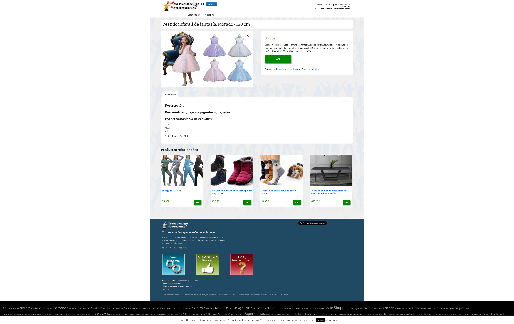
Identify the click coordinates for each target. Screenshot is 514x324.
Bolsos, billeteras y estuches (51, 314)
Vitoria (440, 308)
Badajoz (50, 308)
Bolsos (39, 314)
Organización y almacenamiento (399, 314)
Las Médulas (186, 308)
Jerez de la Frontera (168, 308)
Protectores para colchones (452, 314)
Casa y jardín (101, 314)
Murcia (229, 308)
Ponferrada (288, 308)
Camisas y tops (88, 314)
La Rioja (179, 308)
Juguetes (297, 69)
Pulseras (465, 314)
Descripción (170, 94)
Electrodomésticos (216, 314)
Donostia (133, 308)
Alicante (24, 308)
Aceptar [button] (320, 320)
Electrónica (228, 314)
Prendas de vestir (417, 314)
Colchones (130, 314)
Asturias (42, 308)
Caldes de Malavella (83, 308)
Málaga (238, 308)
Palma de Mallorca (264, 308)
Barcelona (61, 308)
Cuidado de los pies (175, 314)
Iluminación (299, 314)
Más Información (331, 320)
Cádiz (127, 308)
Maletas (355, 314)
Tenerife (367, 308)
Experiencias (193, 14)
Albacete (16, 308)
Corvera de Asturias (116, 308)
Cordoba (105, 308)
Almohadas (29, 314)
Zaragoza (458, 308)
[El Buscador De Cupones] (182, 5)
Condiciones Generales (171, 283)
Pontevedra (296, 308)
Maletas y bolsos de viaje (368, 314)
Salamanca (305, 308)
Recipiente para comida (476, 314)
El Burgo (140, 308)
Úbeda (467, 308)
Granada (156, 308)
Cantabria (95, 308)
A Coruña (7, 308)
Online (247, 308)
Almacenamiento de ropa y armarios (14, 314)
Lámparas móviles (345, 314)
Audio (34, 314)
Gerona (146, 308)
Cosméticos (150, 314)
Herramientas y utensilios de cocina (279, 314)
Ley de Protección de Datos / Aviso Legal (178, 286)
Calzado (64, 314)
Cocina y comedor (117, 314)
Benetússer (72, 308)
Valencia (388, 308)
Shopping (210, 14)
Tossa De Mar (378, 308)
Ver (278, 59)
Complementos (140, 314)
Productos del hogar (434, 314)
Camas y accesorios (75, 314)
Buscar (211, 4)
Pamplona (279, 308)
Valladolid (414, 308)
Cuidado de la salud (162, 314)
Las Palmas (197, 308)
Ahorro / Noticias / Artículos (174, 247)
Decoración (203, 314)
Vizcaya (448, 308)
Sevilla (329, 308)
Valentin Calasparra (401, 308)
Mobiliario (383, 314)
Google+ (165, 289)
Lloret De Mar (210, 308)
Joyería (308, 314)
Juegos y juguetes (284, 69)
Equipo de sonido (238, 314)
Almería (34, 308)
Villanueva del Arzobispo (428, 308)
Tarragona (356, 308)
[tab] (170, 94)
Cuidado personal (191, 314)
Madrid (220, 307)
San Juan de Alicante (317, 308)
